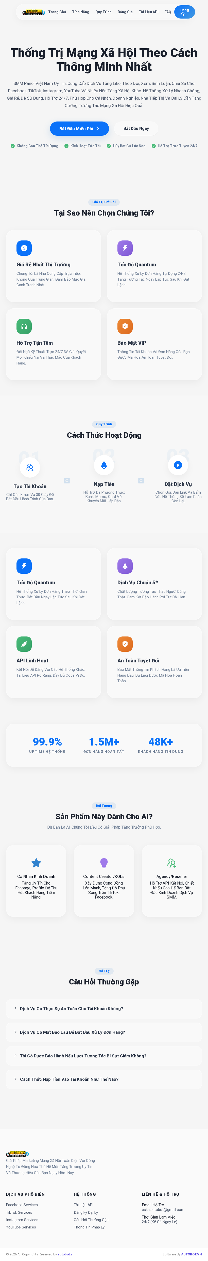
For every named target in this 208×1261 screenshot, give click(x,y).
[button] (104, 1008)
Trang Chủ (57, 12)
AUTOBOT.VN (191, 1254)
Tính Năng (80, 12)
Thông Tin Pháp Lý (89, 1227)
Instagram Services (22, 1220)
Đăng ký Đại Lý (86, 1212)
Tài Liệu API (149, 12)
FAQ (168, 12)
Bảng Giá (125, 12)
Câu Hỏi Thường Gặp (91, 1220)
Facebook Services (22, 1205)
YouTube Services (21, 1227)
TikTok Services (19, 1212)
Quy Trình (103, 12)
